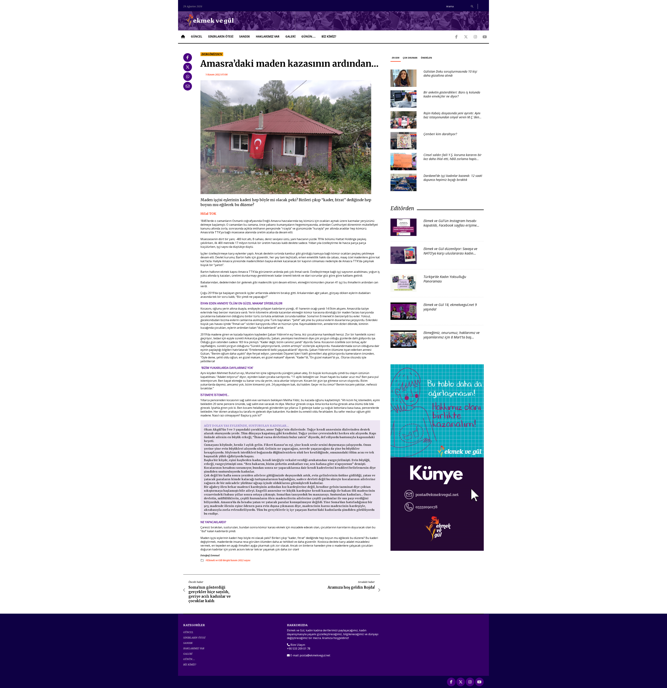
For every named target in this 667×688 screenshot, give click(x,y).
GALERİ (290, 36)
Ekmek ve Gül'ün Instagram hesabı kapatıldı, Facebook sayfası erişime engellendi (450, 225)
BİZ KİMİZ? (329, 36)
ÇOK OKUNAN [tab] (410, 57)
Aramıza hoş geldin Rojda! (351, 587)
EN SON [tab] (395, 57)
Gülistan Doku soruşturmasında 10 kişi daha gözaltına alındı (450, 73)
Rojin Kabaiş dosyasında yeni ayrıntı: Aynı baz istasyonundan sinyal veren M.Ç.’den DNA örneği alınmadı (451, 117)
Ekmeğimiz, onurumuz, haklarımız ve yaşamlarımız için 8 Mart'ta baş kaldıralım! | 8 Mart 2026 (451, 337)
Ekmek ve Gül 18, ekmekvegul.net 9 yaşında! (450, 307)
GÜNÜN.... (308, 36)
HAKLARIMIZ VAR (267, 36)
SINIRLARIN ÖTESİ (220, 36)
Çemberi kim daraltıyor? (440, 134)
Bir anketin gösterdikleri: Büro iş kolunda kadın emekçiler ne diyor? (451, 94)
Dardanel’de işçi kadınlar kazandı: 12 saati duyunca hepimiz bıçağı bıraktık (452, 178)
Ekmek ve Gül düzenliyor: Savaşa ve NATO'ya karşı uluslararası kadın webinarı (450, 253)
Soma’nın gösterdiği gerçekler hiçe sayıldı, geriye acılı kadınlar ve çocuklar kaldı (209, 594)
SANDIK (244, 36)
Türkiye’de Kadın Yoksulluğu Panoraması (444, 279)
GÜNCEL (196, 36)
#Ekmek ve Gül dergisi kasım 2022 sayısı (227, 560)
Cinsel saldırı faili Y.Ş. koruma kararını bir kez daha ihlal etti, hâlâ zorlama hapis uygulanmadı (452, 159)
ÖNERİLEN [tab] (426, 57)
